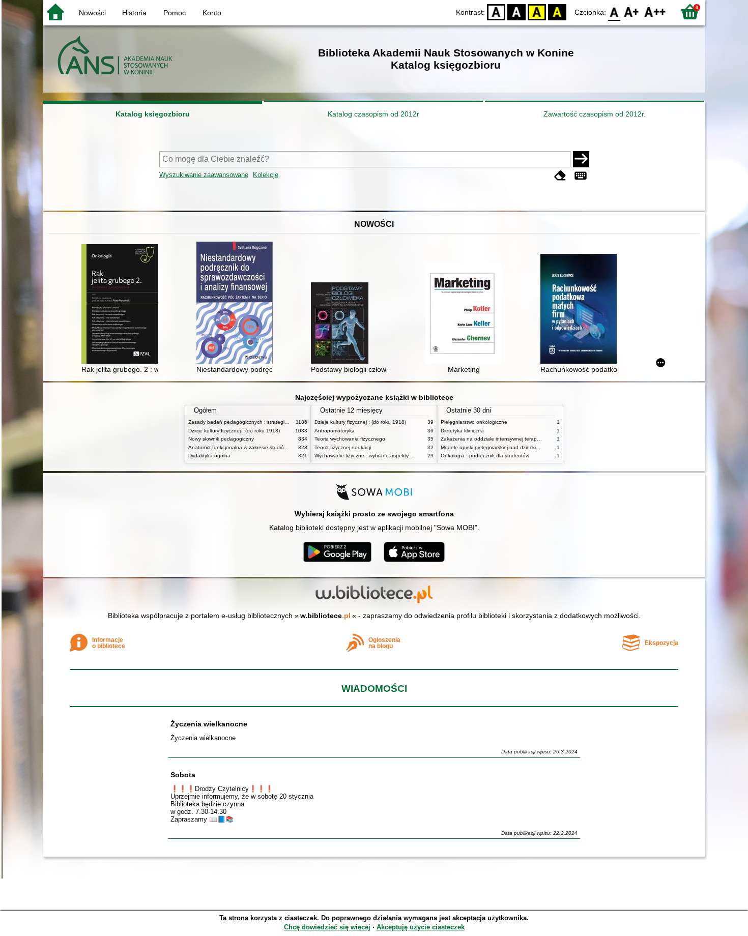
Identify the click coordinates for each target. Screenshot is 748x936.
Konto (212, 13)
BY (557, 11)
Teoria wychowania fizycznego (349, 439)
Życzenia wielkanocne (208, 724)
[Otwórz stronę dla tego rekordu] (122, 305)
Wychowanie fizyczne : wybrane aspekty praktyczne (375, 455)
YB (536, 11)
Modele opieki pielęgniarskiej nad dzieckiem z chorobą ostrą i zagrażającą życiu (534, 447)
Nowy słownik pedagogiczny (221, 439)
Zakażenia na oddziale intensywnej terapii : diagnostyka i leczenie (518, 439)
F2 (655, 11)
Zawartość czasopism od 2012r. (594, 114)
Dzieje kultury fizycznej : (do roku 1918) (234, 430)
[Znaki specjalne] (580, 175)
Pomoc (174, 13)
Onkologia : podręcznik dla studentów (485, 455)
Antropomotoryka (334, 430)
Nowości (92, 13)
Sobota (182, 775)
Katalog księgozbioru (153, 114)
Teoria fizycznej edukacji (342, 447)
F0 (614, 11)
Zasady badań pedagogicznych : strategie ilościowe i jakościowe (263, 422)
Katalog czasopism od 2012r (373, 114)
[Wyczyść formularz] (560, 175)
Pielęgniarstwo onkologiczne (474, 422)
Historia (134, 13)
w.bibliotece (325, 615)
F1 (632, 11)
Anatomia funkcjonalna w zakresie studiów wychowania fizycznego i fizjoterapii (279, 447)
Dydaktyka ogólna (209, 455)
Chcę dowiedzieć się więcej (327, 927)
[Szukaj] (581, 159)
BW (516, 11)
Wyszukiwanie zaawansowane (203, 175)
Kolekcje (265, 175)
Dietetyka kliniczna (462, 430)
